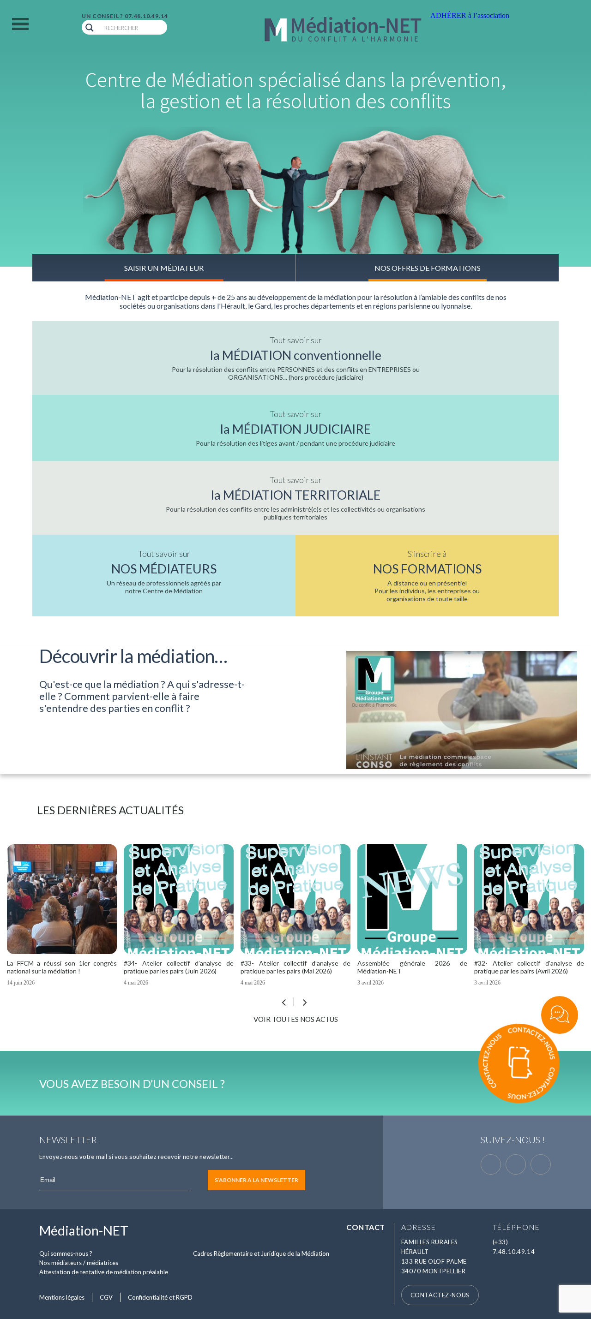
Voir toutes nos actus (295, 1019)
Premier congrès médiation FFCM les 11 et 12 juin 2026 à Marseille (532, 967)
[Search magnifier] (89, 28)
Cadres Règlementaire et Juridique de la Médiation (261, 1253)
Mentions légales (61, 1297)
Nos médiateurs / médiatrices (78, 1262)
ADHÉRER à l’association (469, 15)
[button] (305, 1005)
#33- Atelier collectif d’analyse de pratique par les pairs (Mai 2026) (181, 967)
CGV (106, 1297)
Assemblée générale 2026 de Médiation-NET (298, 967)
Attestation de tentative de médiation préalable (103, 1272)
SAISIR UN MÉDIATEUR (164, 267)
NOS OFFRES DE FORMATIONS (427, 267)
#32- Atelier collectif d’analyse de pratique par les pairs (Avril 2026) (415, 967)
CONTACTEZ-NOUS (440, 1295)
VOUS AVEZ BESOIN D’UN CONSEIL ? (132, 1083)
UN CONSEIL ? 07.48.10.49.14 (125, 15)
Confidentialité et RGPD (160, 1297)
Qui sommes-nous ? (65, 1253)
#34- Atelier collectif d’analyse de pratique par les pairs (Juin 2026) (65, 967)
